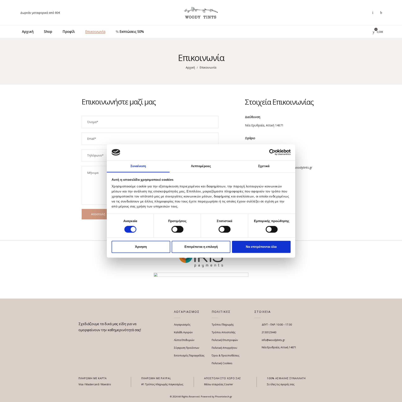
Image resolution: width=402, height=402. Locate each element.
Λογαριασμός (182, 324)
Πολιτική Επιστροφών (225, 340)
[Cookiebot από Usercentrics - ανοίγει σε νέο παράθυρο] (272, 152)
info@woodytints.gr (299, 167)
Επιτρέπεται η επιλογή (201, 246)
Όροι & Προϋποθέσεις (225, 355)
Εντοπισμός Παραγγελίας (189, 355)
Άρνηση (141, 246)
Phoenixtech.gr (223, 396)
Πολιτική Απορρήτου (224, 348)
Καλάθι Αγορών (183, 332)
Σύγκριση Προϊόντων (186, 348)
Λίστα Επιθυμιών (184, 340)
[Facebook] (80, 338)
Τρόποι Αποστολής (223, 332)
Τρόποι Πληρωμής (223, 324)
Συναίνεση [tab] (138, 166)
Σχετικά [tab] (263, 166)
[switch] (177, 229)
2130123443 (269, 332)
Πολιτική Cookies (222, 363)
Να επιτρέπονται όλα (261, 246)
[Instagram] (87, 338)
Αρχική (190, 67)
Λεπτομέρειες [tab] (201, 166)
